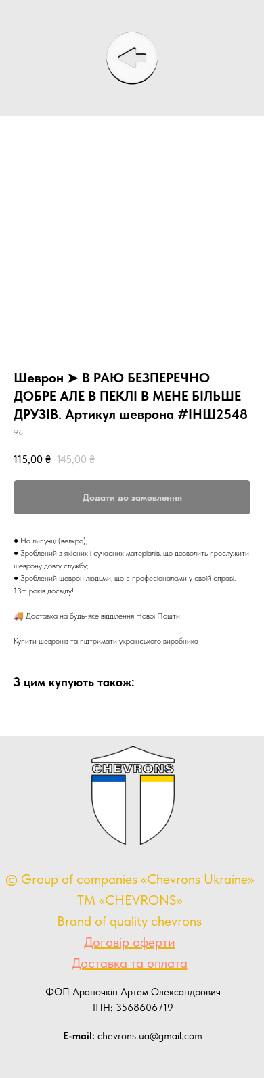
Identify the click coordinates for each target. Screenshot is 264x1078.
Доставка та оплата (130, 963)
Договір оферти (129, 942)
